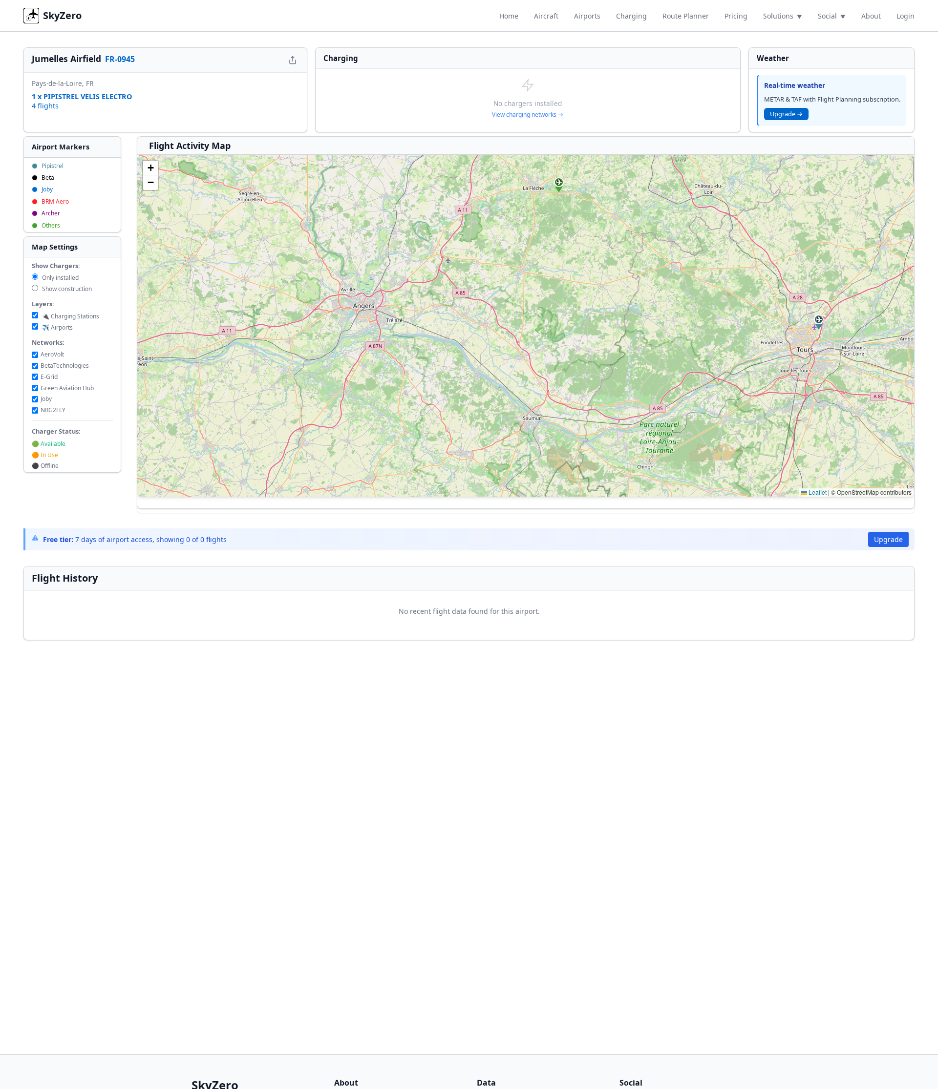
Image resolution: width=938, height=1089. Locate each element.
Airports (587, 16)
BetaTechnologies (65, 365)
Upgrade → (786, 113)
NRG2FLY (53, 410)
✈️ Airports (57, 327)
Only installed (60, 277)
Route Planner (685, 16)
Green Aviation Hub (67, 388)
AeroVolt (52, 354)
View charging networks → (527, 114)
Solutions (778, 16)
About (871, 16)
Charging (631, 16)
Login (905, 16)
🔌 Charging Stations (70, 316)
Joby (46, 399)
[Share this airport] (292, 60)
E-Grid (49, 377)
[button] (559, 185)
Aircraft (546, 16)
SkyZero (62, 15)
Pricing (736, 16)
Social (827, 16)
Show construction (66, 289)
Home (508, 16)
